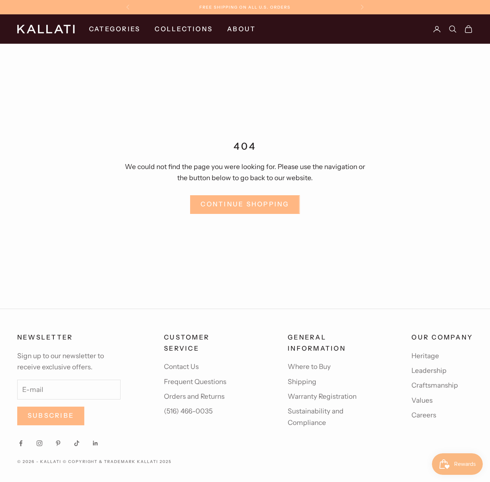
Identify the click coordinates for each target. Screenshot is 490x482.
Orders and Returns (194, 396)
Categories (114, 29)
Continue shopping (245, 204)
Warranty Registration (322, 396)
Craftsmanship (434, 385)
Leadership (429, 370)
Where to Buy (309, 366)
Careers (423, 415)
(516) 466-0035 (188, 411)
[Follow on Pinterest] (58, 443)
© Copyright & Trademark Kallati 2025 (117, 461)
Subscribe (51, 416)
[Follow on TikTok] (76, 443)
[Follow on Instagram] (39, 443)
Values (422, 400)
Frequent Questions (195, 382)
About (241, 29)
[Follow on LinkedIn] (95, 443)
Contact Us (181, 366)
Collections (184, 29)
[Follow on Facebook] (20, 443)
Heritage (425, 356)
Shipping (302, 382)
